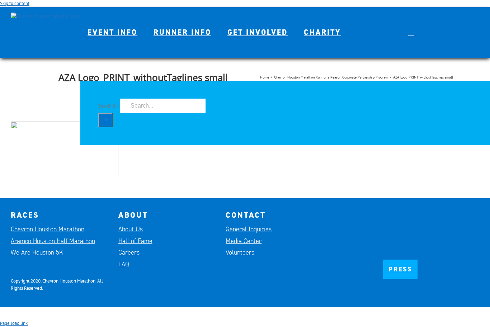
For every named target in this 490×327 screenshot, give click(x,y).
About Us (130, 229)
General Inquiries (249, 229)
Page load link (14, 323)
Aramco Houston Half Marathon (53, 241)
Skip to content (14, 3)
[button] (411, 32)
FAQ (123, 264)
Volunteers (240, 252)
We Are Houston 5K (37, 252)
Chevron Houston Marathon (47, 229)
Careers (129, 252)
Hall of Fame (135, 241)
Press (400, 269)
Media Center (244, 241)
